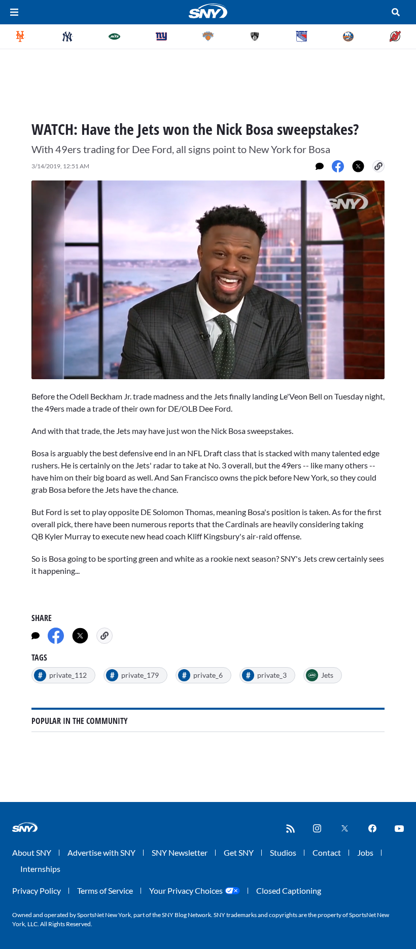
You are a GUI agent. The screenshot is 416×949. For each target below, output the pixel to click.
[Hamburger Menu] (14, 12)
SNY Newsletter (179, 852)
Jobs (365, 852)
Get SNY (239, 852)
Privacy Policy (36, 890)
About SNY (31, 852)
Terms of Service (105, 890)
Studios (283, 852)
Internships (40, 868)
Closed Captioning (288, 890)
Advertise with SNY (101, 852)
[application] (208, 279)
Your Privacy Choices (186, 890)
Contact (327, 852)
